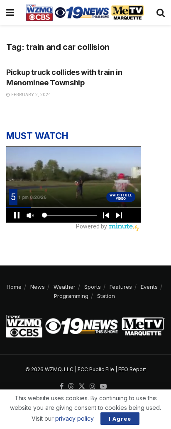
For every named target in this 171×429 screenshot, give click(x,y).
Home (14, 286)
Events (149, 286)
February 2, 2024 (30, 94)
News (37, 286)
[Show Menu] (10, 12)
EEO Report (132, 369)
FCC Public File (96, 369)
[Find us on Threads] (71, 386)
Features (121, 286)
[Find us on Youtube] (103, 386)
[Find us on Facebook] (62, 386)
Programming (71, 296)
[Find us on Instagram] (92, 386)
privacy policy (74, 418)
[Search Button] (160, 12)
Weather (65, 286)
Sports (92, 286)
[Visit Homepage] (85, 12)
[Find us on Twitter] (81, 386)
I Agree (120, 418)
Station (106, 296)
